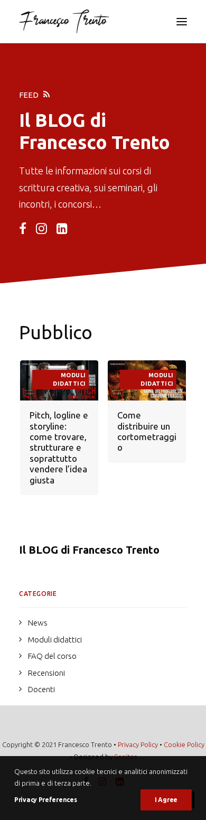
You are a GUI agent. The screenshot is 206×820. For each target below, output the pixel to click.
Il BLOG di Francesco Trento (89, 550)
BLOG (60, 120)
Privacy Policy (138, 744)
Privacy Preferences (45, 799)
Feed (29, 94)
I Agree (166, 799)
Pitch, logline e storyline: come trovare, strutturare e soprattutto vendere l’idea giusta (59, 447)
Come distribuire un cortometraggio (146, 431)
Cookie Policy (184, 744)
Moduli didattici (69, 379)
